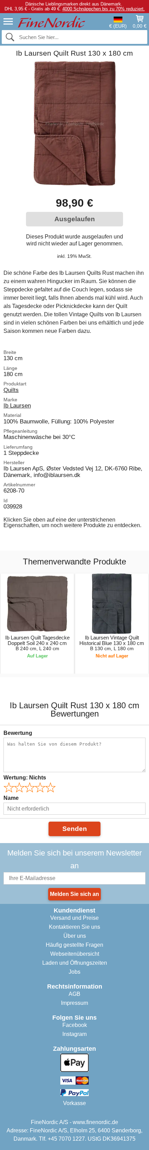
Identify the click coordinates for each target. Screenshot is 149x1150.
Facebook (74, 1025)
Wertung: (24, 777)
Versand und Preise (74, 918)
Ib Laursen (17, 405)
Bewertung (17, 733)
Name (11, 798)
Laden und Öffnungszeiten (74, 963)
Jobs (74, 972)
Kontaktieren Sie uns (74, 927)
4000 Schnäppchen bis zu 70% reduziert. (103, 8)
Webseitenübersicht (74, 954)
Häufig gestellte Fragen (74, 945)
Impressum (74, 1003)
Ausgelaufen (74, 219)
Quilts (11, 389)
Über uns (74, 936)
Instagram (74, 1034)
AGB (74, 994)
